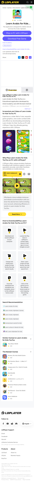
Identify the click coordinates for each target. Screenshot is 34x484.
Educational (16, 8)
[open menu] (31, 2)
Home (4, 8)
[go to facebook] (3, 423)
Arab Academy (7, 43)
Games (9, 8)
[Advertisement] (17, 73)
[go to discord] (16, 423)
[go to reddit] (12, 423)
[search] (27, 2)
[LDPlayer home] (10, 2)
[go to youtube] (7, 423)
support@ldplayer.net (27, 476)
